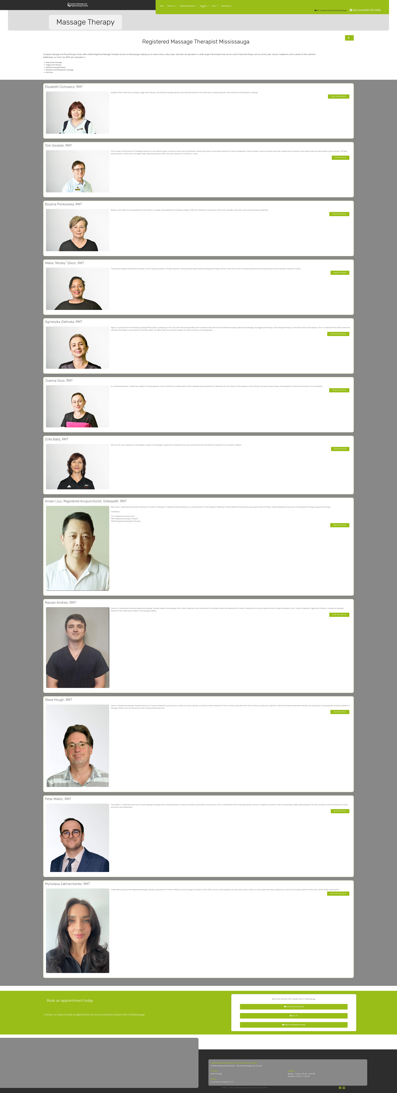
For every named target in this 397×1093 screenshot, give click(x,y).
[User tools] (349, 38)
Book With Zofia (340, 449)
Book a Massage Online (295, 1007)
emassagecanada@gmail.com (222, 1082)
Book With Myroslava (338, 894)
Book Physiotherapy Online (294, 1025)
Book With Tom (340, 158)
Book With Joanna (339, 390)
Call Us (294, 1016)
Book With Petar (340, 811)
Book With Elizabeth (338, 96)
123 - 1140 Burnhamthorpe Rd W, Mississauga (331, 10)
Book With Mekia (340, 273)
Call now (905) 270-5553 (366, 10)
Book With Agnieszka (338, 334)
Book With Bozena (339, 214)
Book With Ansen (340, 525)
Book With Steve (340, 712)
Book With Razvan (339, 615)
